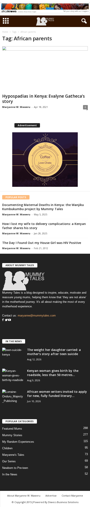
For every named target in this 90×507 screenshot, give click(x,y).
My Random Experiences (18, 441)
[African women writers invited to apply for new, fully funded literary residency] (13, 398)
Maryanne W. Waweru (16, 107)
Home (5, 31)
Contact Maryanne (72, 495)
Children (7, 448)
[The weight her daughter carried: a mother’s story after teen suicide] (13, 356)
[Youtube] (9, 320)
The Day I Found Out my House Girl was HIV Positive (41, 243)
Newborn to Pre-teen (15, 468)
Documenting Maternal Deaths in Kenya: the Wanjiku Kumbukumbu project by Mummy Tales (43, 207)
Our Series (9, 461)
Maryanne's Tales (13, 454)
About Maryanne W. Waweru (23, 495)
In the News (9, 474)
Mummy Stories (12, 435)
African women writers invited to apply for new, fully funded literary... (57, 394)
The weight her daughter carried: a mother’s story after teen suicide (54, 352)
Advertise (51, 495)
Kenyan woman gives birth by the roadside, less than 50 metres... (52, 373)
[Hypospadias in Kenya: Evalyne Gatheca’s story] (45, 69)
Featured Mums (12, 428)
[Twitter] (6, 320)
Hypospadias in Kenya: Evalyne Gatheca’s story (43, 98)
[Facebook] (3, 320)
